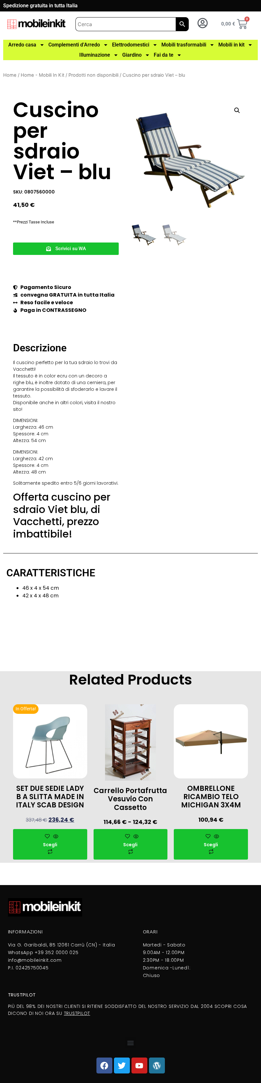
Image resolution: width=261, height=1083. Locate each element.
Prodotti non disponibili (93, 75)
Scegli (50, 844)
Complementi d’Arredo (74, 45)
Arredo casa (22, 45)
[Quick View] (55, 836)
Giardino (132, 55)
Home (10, 75)
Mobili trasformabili (183, 45)
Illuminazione (94, 55)
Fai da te (163, 55)
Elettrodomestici (130, 45)
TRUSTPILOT (77, 1013)
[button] (66, 249)
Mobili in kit (231, 45)
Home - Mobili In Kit (42, 75)
